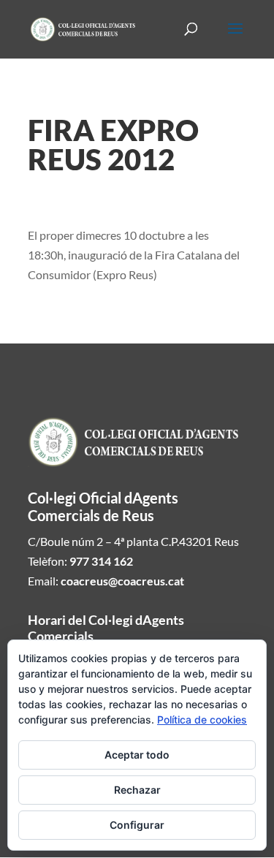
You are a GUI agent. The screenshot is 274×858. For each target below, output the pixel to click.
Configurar (137, 825)
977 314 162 (101, 561)
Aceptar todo (137, 754)
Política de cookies (202, 719)
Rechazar (137, 789)
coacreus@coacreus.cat (122, 581)
